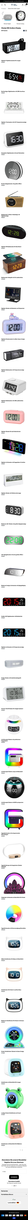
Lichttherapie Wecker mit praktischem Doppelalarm (10, 740)
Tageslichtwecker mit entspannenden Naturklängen (10, 834)
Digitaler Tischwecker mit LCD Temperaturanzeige (13, 122)
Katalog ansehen (2, 4)
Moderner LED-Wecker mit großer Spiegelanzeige (13, 524)
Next (25, 1150)
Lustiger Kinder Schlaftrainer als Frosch (11, 1113)
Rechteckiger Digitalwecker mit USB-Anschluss (13, 91)
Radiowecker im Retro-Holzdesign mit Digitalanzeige (10, 215)
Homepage (3, 8)
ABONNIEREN (14, 1177)
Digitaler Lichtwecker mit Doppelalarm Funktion (13, 462)
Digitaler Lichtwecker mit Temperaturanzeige (12, 647)
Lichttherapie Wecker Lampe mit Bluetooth (12, 771)
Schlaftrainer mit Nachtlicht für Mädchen (11, 1144)
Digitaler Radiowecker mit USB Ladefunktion (12, 400)
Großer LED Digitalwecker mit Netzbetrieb (11, 616)
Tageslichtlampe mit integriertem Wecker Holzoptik (11, 866)
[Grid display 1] (24, 31)
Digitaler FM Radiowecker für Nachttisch (11, 246)
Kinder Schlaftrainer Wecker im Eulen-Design (12, 1051)
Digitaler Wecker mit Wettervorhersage (11, 493)
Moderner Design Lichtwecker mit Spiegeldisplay (13, 585)
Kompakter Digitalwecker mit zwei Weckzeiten (12, 153)
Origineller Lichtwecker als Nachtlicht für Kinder (13, 897)
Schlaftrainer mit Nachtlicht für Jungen (11, 1082)
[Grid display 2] (26, 31)
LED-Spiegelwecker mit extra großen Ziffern (12, 554)
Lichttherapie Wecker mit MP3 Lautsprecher (12, 802)
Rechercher (4, 1191)
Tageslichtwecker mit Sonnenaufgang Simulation (13, 928)
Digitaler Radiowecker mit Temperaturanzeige (12, 370)
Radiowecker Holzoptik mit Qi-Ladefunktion (12, 277)
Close (14, 1194)
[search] (5, 5)
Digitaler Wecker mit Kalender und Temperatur (12, 308)
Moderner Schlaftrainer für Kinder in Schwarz (12, 1020)
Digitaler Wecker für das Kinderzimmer (11, 431)
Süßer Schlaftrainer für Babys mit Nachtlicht (12, 959)
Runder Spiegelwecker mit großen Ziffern (11, 183)
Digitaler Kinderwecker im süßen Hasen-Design (13, 339)
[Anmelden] (23, 5)
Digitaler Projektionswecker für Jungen (11, 60)
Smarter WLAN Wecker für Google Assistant (12, 708)
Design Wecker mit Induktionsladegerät (11, 678)
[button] (12, 1186)
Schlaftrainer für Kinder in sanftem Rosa (11, 990)
